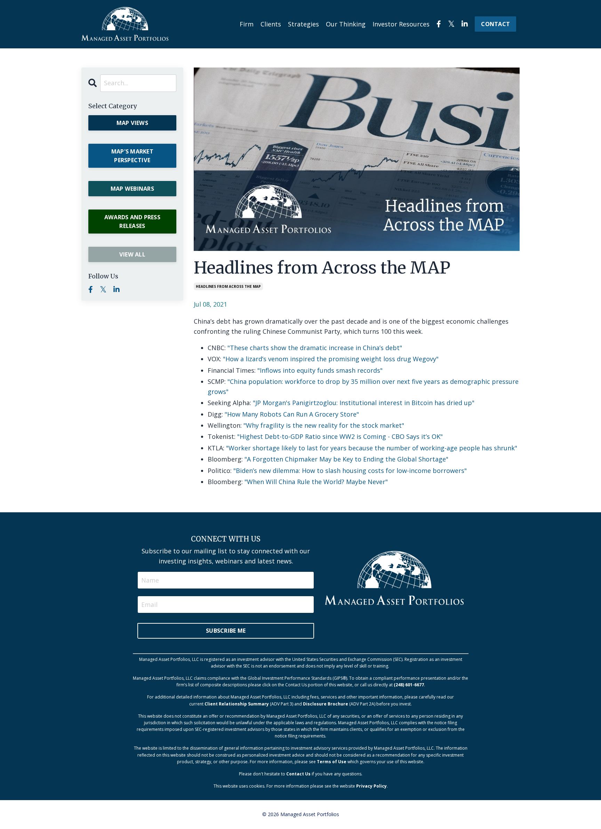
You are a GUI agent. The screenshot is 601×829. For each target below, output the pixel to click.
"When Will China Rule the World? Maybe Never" (316, 481)
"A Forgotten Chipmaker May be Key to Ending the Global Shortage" (346, 459)
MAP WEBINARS (132, 188)
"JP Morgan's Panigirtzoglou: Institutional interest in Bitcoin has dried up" (363, 402)
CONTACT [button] (495, 24)
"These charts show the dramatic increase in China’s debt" (314, 348)
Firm (247, 24)
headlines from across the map (228, 286)
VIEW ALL (132, 254)
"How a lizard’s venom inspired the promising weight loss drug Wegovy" (331, 359)
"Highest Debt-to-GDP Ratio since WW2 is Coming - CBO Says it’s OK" (340, 436)
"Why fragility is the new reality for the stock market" (323, 425)
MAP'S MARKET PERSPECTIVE (132, 156)
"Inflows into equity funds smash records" (320, 370)
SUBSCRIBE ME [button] (226, 630)
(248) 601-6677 (409, 685)
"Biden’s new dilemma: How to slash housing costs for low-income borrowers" (350, 470)
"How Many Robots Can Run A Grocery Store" (292, 414)
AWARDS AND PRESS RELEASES (132, 221)
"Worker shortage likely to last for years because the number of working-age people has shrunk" (371, 448)
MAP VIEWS (132, 123)
